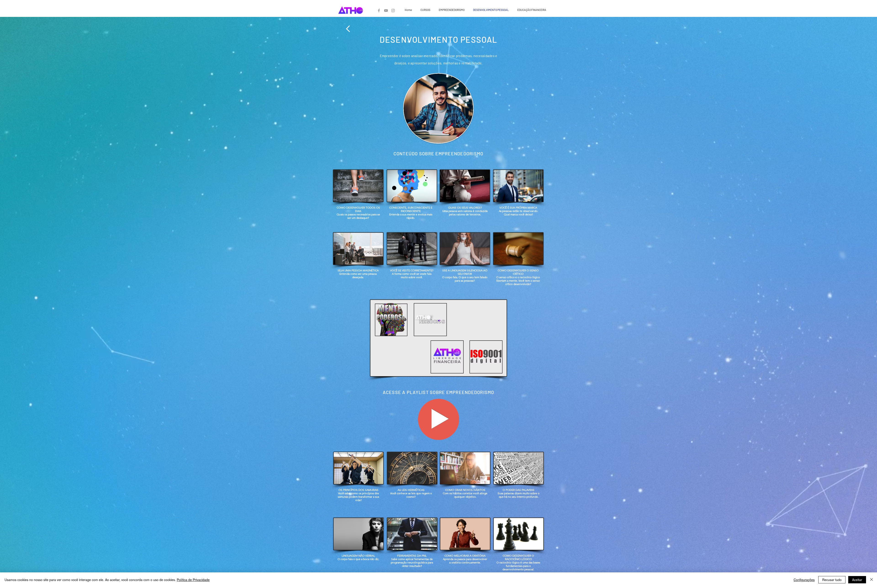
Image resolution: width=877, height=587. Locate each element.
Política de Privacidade (193, 579)
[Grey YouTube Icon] (386, 10)
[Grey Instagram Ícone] (393, 10)
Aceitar (857, 579)
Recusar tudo (832, 579)
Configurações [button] (804, 579)
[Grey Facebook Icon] (379, 10)
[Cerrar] (871, 579)
